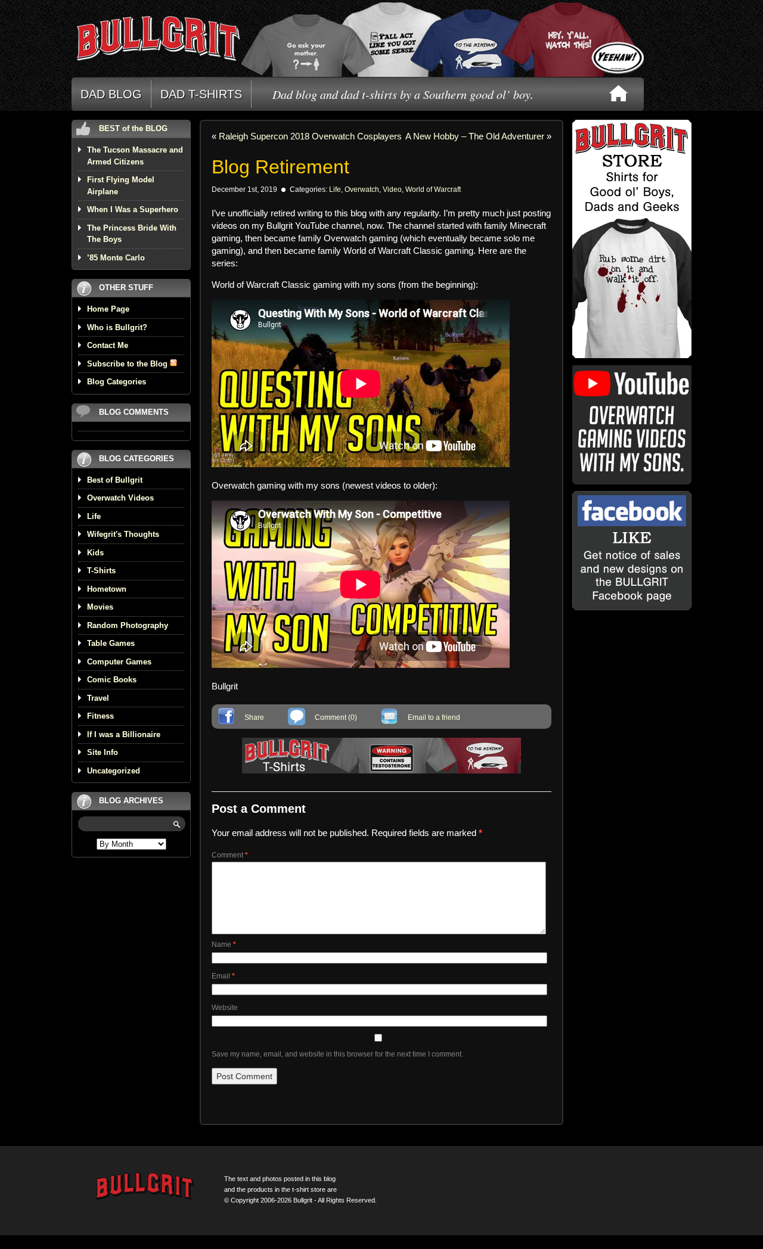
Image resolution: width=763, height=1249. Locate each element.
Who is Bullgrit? (117, 327)
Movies (100, 606)
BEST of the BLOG (133, 128)
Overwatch (362, 189)
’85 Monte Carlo (116, 257)
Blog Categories (116, 381)
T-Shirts (101, 570)
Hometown (106, 589)
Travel (98, 698)
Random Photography (127, 625)
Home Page (108, 309)
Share (254, 717)
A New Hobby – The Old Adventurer (474, 136)
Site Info (102, 752)
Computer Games (119, 661)
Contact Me (107, 345)
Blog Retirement (280, 167)
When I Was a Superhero (132, 209)
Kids (95, 552)
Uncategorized (113, 770)
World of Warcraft (433, 189)
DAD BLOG (111, 94)
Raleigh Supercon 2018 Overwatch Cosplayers (310, 136)
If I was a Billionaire (123, 734)
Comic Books (112, 679)
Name (224, 944)
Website (225, 1007)
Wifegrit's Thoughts (123, 534)
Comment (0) (336, 717)
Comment (230, 855)
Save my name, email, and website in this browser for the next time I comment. (337, 1054)
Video (392, 189)
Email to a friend (434, 717)
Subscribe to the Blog (128, 363)
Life (94, 516)
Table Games (111, 643)
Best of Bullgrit (114, 480)
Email (223, 976)
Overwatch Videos (120, 497)
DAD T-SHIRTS (201, 94)
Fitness (100, 716)
